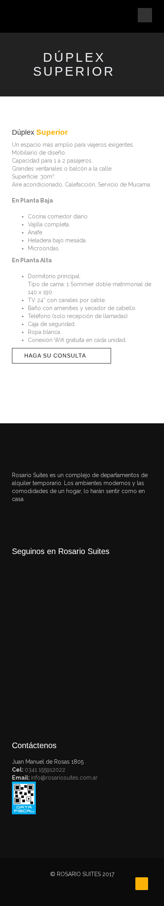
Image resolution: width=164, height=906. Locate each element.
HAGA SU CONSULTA (55, 355)
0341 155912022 (45, 769)
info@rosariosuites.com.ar (64, 777)
